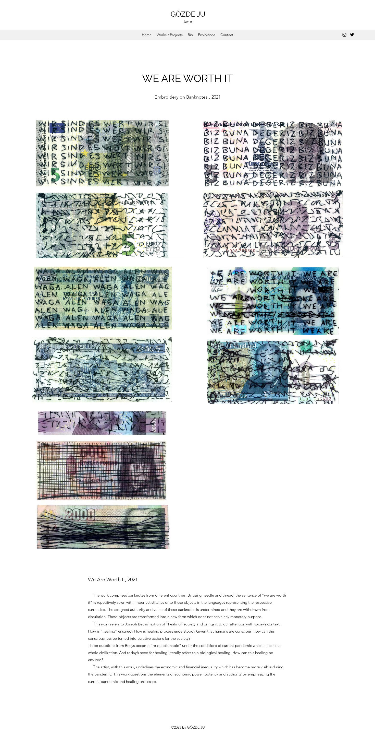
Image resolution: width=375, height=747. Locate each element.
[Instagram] (344, 34)
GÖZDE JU (188, 14)
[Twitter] (352, 34)
